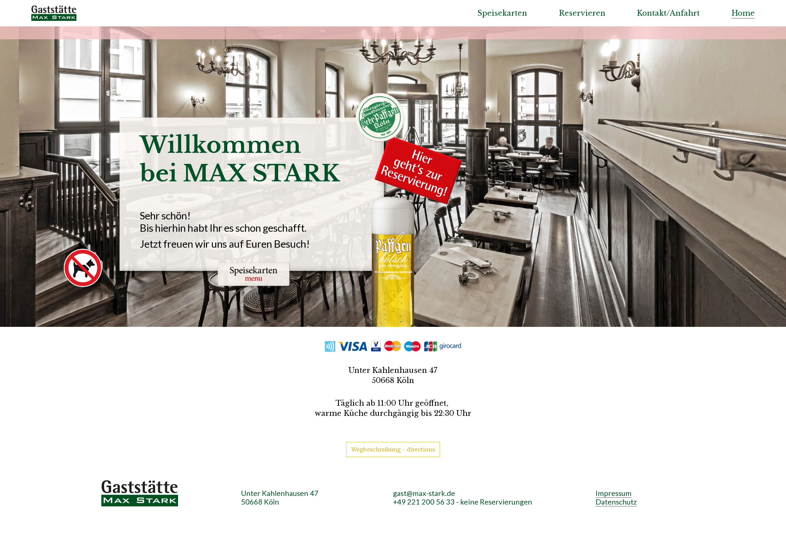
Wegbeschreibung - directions (393, 449)
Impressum (614, 493)
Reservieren (582, 13)
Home (743, 13)
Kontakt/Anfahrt (668, 13)
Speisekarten (502, 13)
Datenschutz (616, 501)
